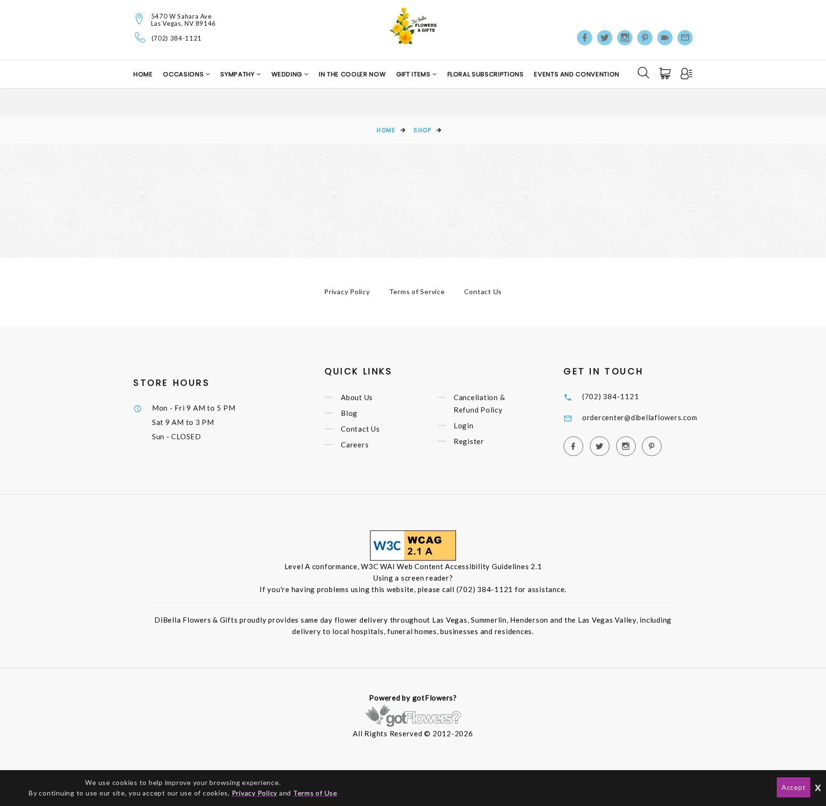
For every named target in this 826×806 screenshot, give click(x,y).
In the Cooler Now (352, 74)
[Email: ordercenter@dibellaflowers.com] (685, 37)
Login (464, 425)
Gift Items (414, 74)
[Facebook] (584, 37)
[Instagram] (624, 37)
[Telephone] (140, 37)
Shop (422, 130)
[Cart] (666, 73)
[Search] (643, 72)
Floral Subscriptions (485, 74)
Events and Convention (577, 74)
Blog (349, 413)
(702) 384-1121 (177, 38)
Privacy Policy (347, 291)
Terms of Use (315, 793)
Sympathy (238, 74)
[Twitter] (604, 37)
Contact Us (483, 291)
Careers (355, 444)
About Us (357, 397)
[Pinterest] (644, 37)
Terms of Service (417, 291)
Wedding (288, 74)
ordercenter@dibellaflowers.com (639, 417)
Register (469, 441)
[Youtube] (665, 37)
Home (143, 74)
